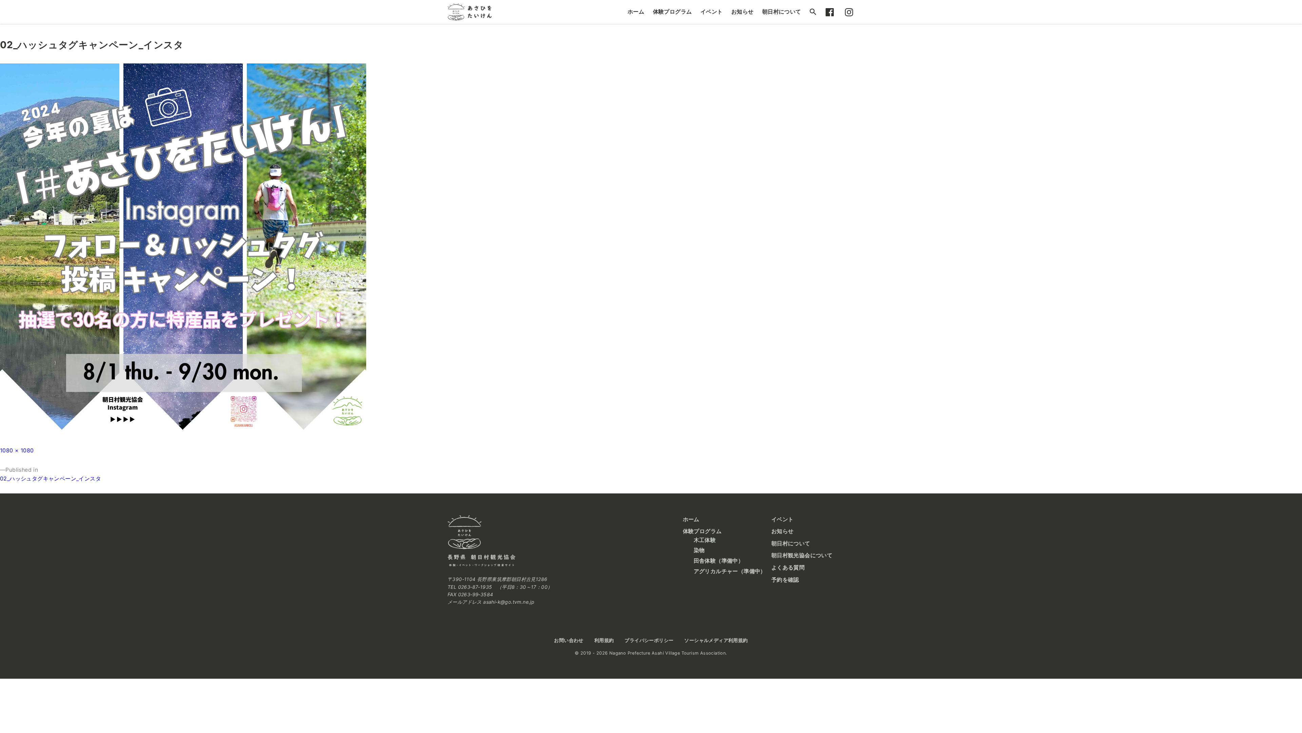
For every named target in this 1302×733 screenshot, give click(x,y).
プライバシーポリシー (649, 640)
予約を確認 (785, 579)
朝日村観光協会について (801, 555)
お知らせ (742, 11)
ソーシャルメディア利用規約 (716, 640)
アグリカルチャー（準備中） (730, 571)
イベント (712, 11)
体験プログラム (672, 11)
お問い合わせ (568, 640)
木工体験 (705, 540)
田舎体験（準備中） (719, 560)
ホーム (636, 11)
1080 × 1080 (17, 450)
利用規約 (604, 640)
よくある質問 (788, 567)
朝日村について (781, 11)
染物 (699, 550)
